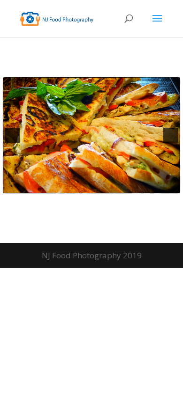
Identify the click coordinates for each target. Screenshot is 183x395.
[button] (12, 135)
